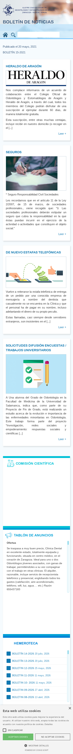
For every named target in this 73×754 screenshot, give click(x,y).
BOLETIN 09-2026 (30, 689)
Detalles (49, 724)
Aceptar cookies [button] (18, 736)
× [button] (69, 708)
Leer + (62, 133)
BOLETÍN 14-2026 (30, 653)
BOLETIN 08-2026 (30, 697)
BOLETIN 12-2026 (31, 668)
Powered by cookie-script (36, 750)
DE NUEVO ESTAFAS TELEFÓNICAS (33, 252)
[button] (36, 745)
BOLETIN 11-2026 (31, 675)
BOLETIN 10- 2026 (31, 682)
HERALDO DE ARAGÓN (24, 66)
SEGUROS (14, 152)
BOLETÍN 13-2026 (30, 660)
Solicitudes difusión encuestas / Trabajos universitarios (36, 348)
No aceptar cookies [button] (52, 736)
